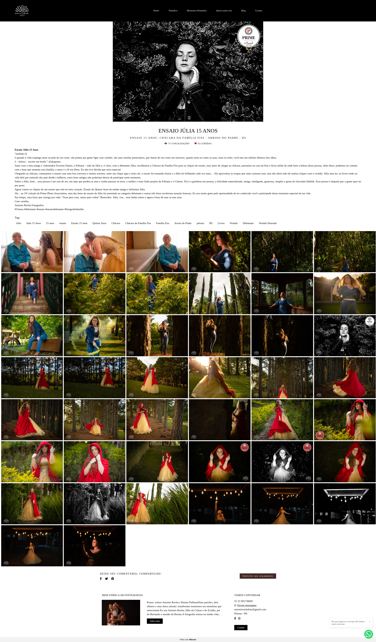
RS (211, 223)
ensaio (62, 223)
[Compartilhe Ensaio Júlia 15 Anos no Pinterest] (112, 578)
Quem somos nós (224, 10)
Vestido (234, 223)
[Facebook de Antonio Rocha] (235, 618)
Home (156, 10)
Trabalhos (172, 10)
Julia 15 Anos (33, 223)
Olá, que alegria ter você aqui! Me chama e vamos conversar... (348, 622)
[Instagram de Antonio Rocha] (239, 618)
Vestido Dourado (268, 223)
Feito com (188, 639)
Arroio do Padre (183, 223)
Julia (18, 223)
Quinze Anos (99, 223)
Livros (221, 223)
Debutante (248, 223)
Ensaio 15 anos (79, 223)
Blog (243, 10)
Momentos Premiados (197, 10)
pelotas (200, 223)
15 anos (50, 223)
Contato (258, 10)
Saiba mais (155, 621)
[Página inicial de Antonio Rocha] (30, 10)
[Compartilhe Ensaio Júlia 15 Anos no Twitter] (106, 578)
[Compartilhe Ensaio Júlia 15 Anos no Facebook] (101, 578)
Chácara (115, 223)
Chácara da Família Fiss (138, 223)
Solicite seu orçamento (258, 576)
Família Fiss (162, 223)
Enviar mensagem (246, 605)
